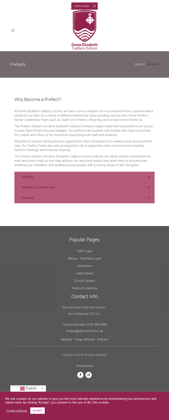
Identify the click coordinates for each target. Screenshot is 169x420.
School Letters (84, 281)
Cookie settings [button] (16, 411)
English (30, 388)
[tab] (84, 177)
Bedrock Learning (84, 288)
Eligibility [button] (27, 177)
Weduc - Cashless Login (84, 258)
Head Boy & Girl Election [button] (38, 187)
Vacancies (84, 266)
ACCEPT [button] (37, 410)
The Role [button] (28, 198)
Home (139, 64)
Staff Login (84, 251)
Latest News (84, 273)
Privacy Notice (84, 365)
